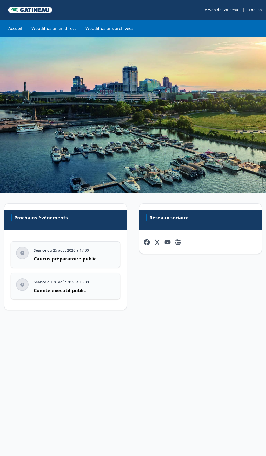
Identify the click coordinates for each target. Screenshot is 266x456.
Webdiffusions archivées (109, 28)
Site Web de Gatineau (219, 9)
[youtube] (167, 242)
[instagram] (178, 242)
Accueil (15, 28)
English (255, 9)
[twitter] (157, 242)
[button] (22, 253)
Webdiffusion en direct (53, 28)
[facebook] (147, 242)
